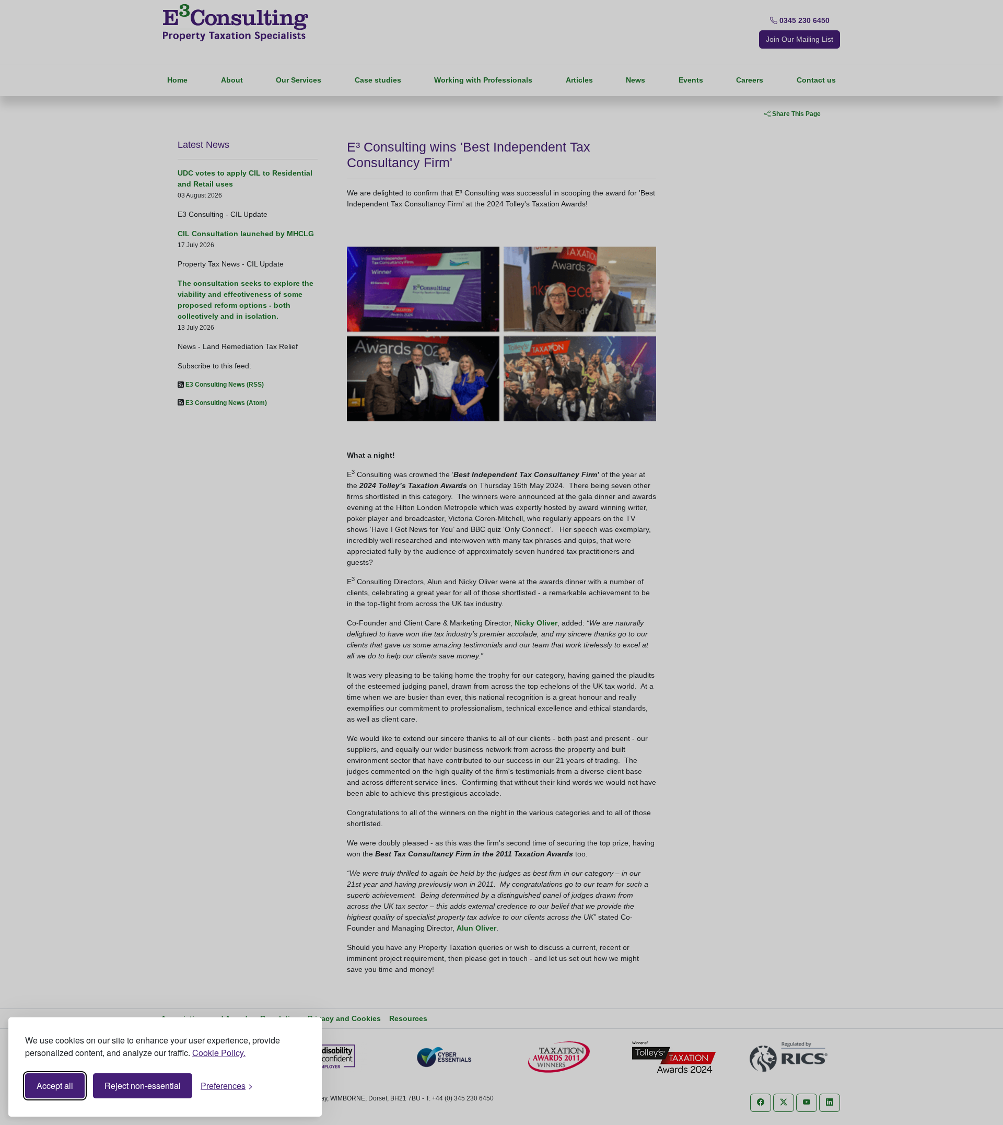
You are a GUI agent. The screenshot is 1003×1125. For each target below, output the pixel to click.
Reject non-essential (142, 1086)
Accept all (55, 1086)
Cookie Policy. (219, 1053)
